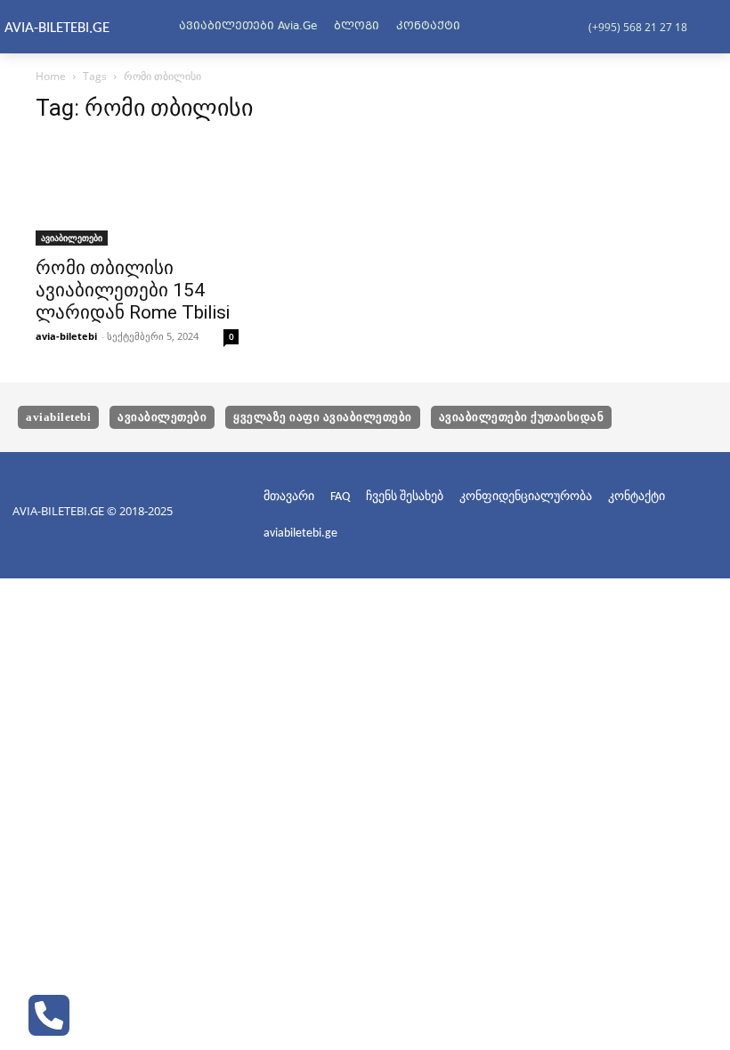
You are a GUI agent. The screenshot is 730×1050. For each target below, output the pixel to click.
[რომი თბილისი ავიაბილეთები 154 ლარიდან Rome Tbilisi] (137, 193)
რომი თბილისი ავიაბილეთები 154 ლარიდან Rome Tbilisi (133, 290)
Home (51, 76)
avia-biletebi (66, 336)
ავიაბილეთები (71, 237)
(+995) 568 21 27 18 (637, 27)
